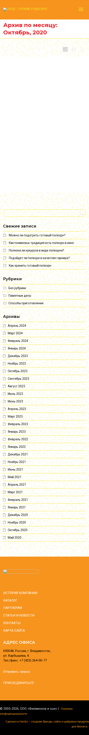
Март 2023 (15, 416)
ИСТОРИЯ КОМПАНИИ (20, 593)
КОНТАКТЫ (12, 623)
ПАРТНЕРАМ (12, 608)
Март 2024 (15, 333)
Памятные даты (19, 295)
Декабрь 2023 (18, 356)
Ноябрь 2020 (17, 522)
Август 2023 (16, 386)
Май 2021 (14, 477)
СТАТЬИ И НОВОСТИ (18, 615)
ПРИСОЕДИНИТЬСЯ (18, 683)
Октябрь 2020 (17, 530)
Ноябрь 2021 (17, 462)
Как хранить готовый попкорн (30, 265)
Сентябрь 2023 (18, 378)
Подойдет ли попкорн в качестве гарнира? (39, 258)
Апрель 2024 (17, 325)
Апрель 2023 (17, 409)
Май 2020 (14, 537)
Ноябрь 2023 (17, 363)
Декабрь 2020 (18, 515)
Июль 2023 (15, 394)
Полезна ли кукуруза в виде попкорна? (36, 250)
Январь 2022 (17, 446)
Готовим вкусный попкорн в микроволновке (43, 148)
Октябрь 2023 (17, 371)
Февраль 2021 (18, 499)
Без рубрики (42, 84)
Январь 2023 (17, 431)
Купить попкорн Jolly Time (42, 79)
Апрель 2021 (17, 484)
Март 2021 (15, 492)
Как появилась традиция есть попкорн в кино (41, 243)
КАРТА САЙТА (14, 631)
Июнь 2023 (15, 401)
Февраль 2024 (18, 341)
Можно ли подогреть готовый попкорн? (37, 235)
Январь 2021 (17, 507)
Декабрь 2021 (18, 454)
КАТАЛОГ (10, 600)
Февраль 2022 (18, 439)
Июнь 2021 (15, 469)
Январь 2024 (17, 348)
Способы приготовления (25, 303)
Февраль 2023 (18, 424)
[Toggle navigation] (81, 9)
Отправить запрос (16, 672)
